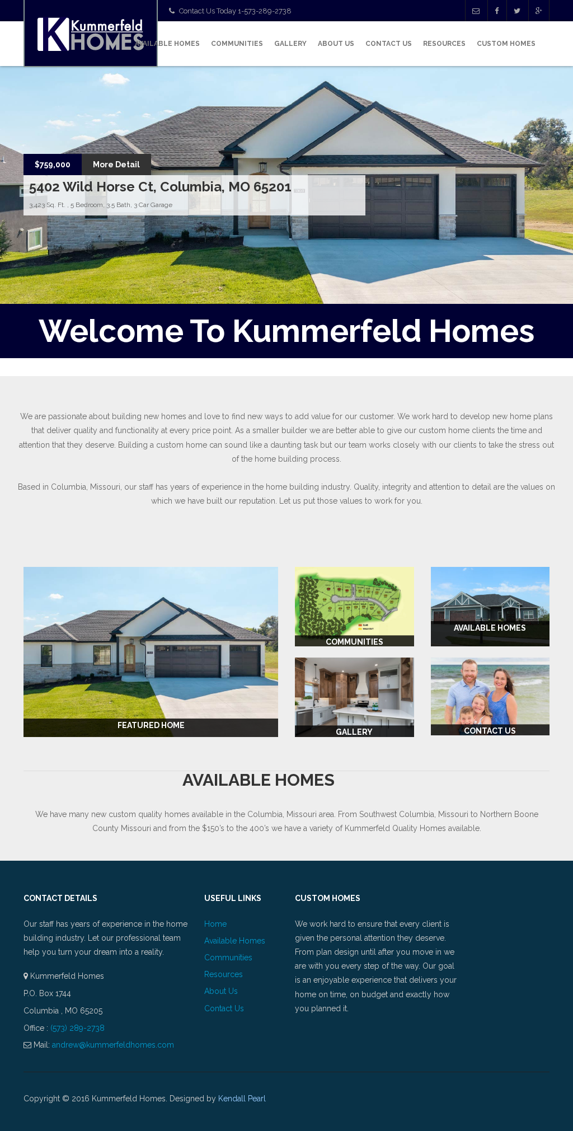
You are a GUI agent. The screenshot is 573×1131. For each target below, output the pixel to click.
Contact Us (388, 44)
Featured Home (151, 725)
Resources (444, 44)
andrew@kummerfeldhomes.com (113, 1044)
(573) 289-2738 (77, 1028)
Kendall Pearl (242, 1098)
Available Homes (167, 44)
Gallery (290, 44)
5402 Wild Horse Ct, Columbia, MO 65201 (160, 187)
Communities (237, 44)
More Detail (116, 164)
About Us (336, 44)
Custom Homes (506, 44)
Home (215, 923)
